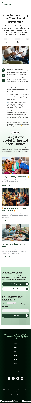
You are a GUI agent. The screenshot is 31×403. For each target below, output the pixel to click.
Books (15, 351)
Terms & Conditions (15, 367)
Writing (15, 347)
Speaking (15, 343)
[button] (27, 3)
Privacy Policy (15, 371)
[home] (6, 3)
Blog (15, 359)
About (15, 355)
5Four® (18, 395)
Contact (15, 363)
